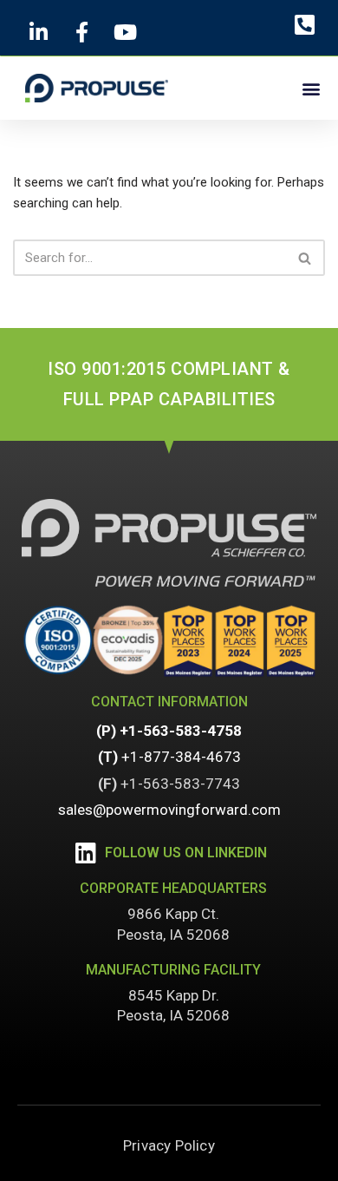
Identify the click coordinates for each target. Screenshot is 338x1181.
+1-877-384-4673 (181, 756)
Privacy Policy (169, 1145)
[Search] (305, 257)
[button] (310, 88)
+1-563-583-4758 (181, 730)
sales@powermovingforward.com (169, 809)
